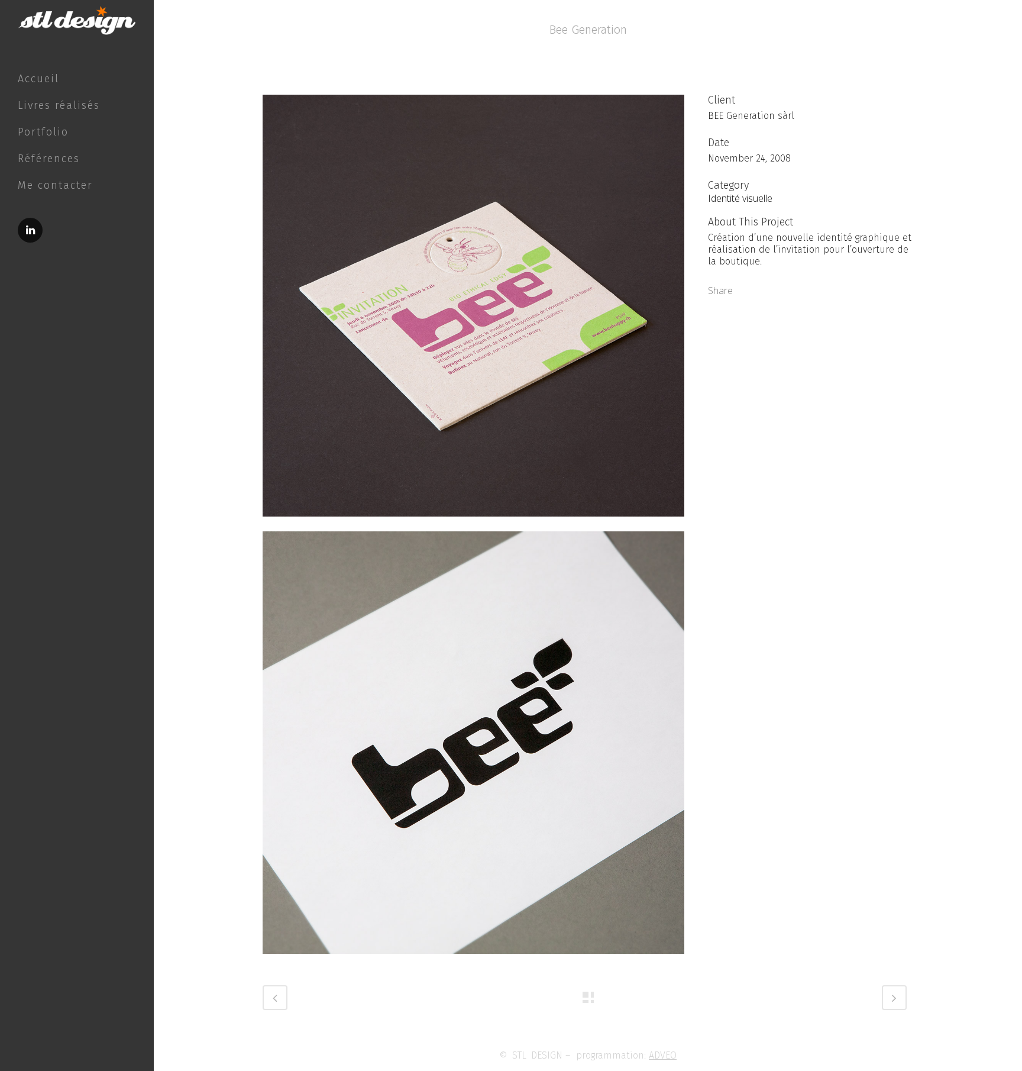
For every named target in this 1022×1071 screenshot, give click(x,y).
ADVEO (663, 1055)
